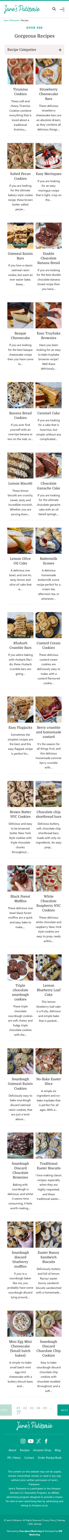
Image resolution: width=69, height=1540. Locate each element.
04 (39, 1408)
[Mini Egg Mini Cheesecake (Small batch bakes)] (20, 1324)
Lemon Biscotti (20, 483)
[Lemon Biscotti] (20, 466)
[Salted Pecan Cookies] (20, 156)
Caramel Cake (48, 413)
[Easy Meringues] (49, 156)
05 (45, 1408)
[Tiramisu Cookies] (20, 72)
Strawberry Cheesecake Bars (48, 94)
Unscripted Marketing (30, 1531)
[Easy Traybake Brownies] (49, 315)
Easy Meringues (48, 174)
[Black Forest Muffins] (20, 878)
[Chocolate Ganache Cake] (49, 466)
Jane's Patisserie (11, 20)
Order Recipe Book (50, 1457)
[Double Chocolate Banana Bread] (49, 236)
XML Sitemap (35, 1524)
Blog (58, 1450)
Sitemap (61, 1520)
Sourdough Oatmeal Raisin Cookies (20, 1083)
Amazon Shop (42, 1450)
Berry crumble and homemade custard (48, 732)
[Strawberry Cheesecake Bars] (49, 72)
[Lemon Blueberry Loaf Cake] (49, 967)
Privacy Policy (49, 1520)
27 (19, 1413)
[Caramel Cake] (49, 395)
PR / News (14, 1457)
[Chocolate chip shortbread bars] (49, 794)
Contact (29, 1457)
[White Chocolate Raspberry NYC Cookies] (49, 878)
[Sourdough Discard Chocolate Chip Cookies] (49, 1324)
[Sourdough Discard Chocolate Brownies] (20, 1146)
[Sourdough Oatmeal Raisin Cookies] (20, 1061)
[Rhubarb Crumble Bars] (20, 625)
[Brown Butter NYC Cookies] (20, 794)
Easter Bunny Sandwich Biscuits (48, 1257)
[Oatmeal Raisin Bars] (20, 236)
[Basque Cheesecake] (20, 315)
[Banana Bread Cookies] (20, 395)
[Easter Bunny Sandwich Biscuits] (49, 1235)
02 (25, 1408)
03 (32, 1408)
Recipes (25, 1450)
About (12, 1450)
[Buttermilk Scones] (49, 541)
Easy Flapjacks (20, 727)
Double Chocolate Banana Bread (48, 258)
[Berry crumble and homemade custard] (49, 710)
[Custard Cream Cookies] (49, 625)
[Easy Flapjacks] (20, 710)
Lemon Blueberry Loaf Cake (49, 990)
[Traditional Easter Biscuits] (49, 1146)
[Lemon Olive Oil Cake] (20, 541)
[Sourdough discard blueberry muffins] (20, 1235)
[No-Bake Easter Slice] (49, 1061)
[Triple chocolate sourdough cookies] (20, 967)
